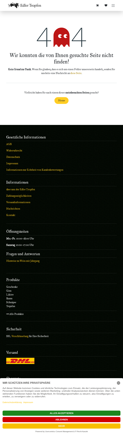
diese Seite (76, 73)
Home (61, 100)
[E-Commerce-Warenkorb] (97, 5)
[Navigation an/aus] (113, 5)
